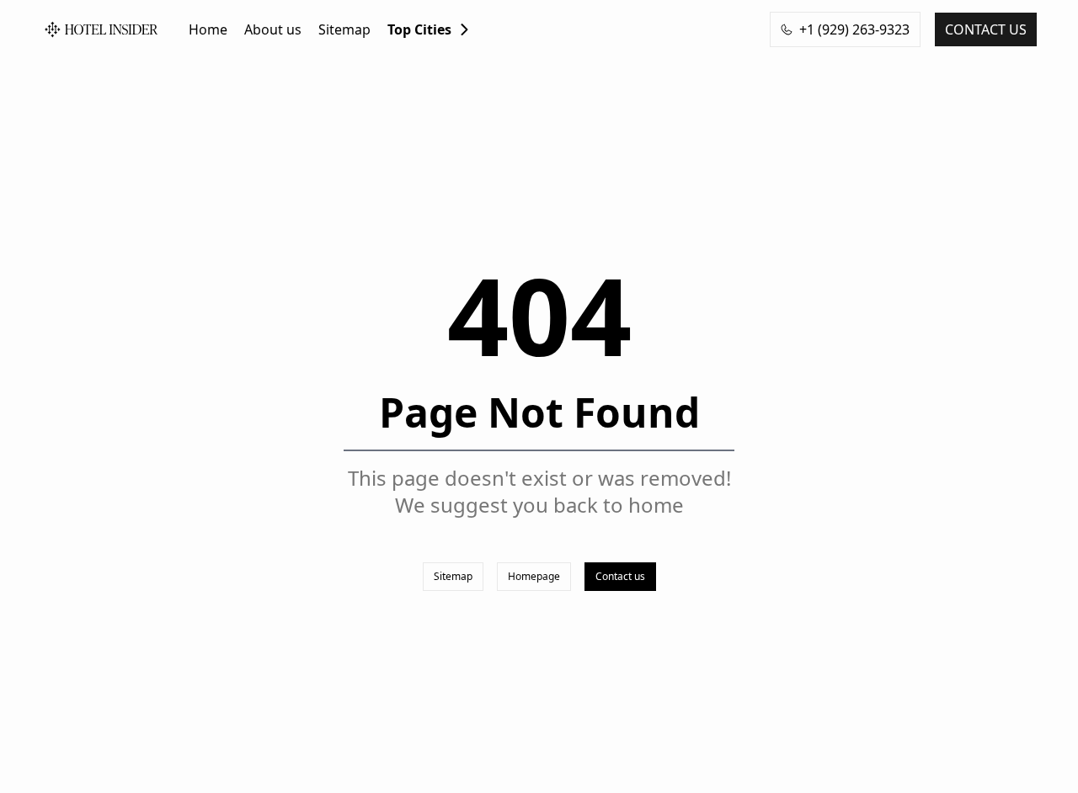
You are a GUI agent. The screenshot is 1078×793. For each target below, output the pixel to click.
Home (208, 29)
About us (273, 29)
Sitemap (344, 29)
